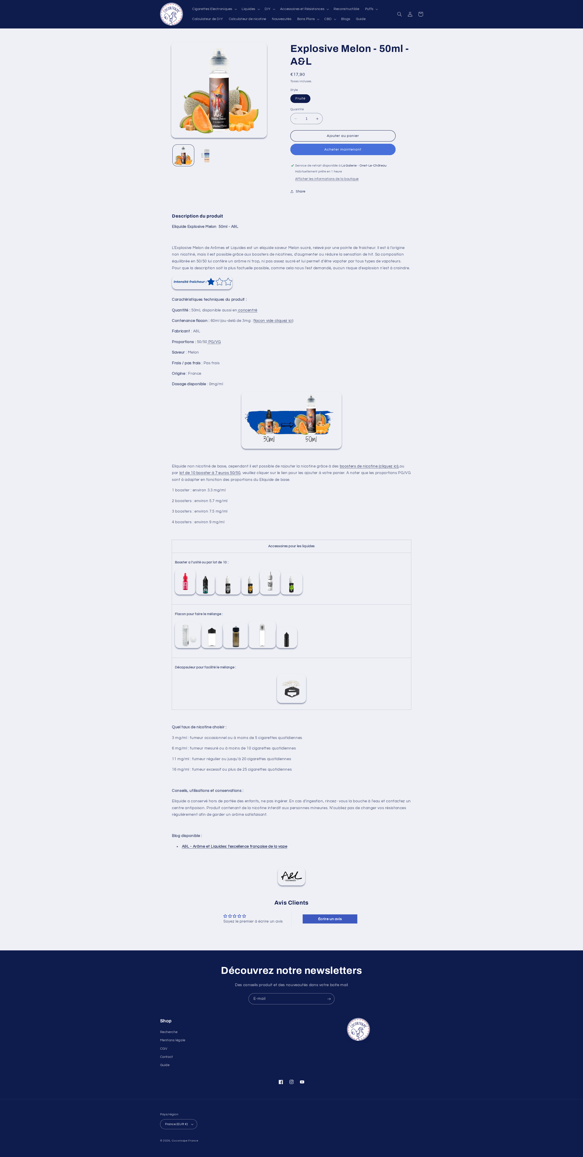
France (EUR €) (176, 1124)
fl (254, 321)
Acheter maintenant (342, 149)
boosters (348, 466)
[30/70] (250, 594)
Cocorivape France (185, 1140)
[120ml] (235, 648)
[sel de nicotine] (228, 594)
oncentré (248, 310)
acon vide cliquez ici (274, 321)
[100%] (291, 594)
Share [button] (300, 191)
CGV (163, 1048)
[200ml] (212, 648)
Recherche (169, 1032)
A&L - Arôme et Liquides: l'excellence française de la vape (234, 846)
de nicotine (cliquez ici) (377, 466)
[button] (214, 9)
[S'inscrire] (329, 998)
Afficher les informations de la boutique (327, 179)
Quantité (297, 109)
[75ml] (262, 648)
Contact (166, 1057)
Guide (165, 1065)
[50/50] (185, 594)
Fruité (300, 98)
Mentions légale (172, 1040)
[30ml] (286, 648)
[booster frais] (205, 594)
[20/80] (270, 594)
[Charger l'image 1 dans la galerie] (183, 155)
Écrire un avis (330, 919)
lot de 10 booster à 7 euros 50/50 (209, 473)
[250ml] (188, 648)
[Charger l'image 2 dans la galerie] (207, 155)
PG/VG (214, 342)
